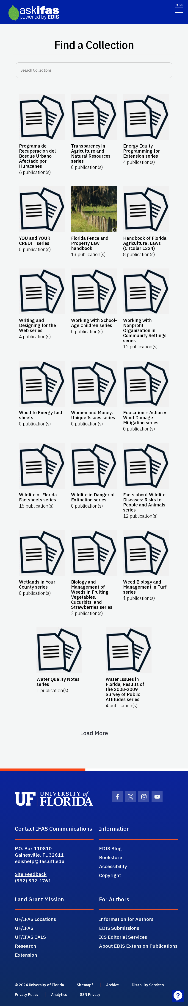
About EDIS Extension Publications (138, 946)
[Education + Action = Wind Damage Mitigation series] (146, 384)
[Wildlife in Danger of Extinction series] (94, 466)
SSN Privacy (90, 994)
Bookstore (110, 857)
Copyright (110, 875)
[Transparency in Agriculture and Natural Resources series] (94, 117)
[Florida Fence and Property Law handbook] (94, 209)
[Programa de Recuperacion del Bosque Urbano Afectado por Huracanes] (42, 117)
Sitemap (84, 985)
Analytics (59, 994)
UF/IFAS (24, 928)
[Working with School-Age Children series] (94, 291)
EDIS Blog (110, 848)
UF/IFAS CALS (30, 937)
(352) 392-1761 (33, 880)
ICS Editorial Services (123, 937)
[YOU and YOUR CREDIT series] (42, 209)
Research (25, 946)
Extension (26, 955)
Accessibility (113, 866)
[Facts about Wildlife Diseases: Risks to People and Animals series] (146, 466)
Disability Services (148, 985)
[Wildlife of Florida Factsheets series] (42, 466)
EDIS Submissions (119, 928)
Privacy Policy (26, 994)
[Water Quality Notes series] (59, 650)
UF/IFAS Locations (35, 919)
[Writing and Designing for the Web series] (42, 291)
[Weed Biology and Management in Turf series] (146, 553)
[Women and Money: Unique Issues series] (94, 384)
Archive (112, 985)
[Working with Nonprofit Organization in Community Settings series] (146, 291)
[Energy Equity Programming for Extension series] (146, 117)
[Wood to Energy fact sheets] (42, 384)
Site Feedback (31, 874)
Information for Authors (126, 919)
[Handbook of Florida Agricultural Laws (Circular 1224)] (146, 209)
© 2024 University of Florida (39, 985)
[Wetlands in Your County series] (42, 553)
